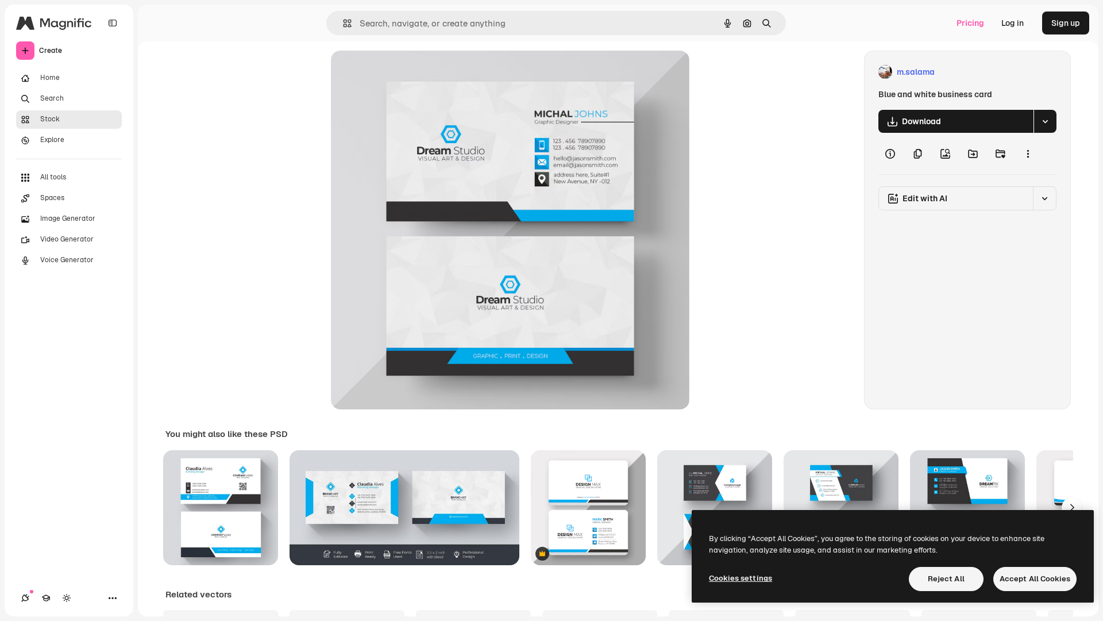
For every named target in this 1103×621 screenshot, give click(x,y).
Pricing (970, 23)
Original (404, 72)
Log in (1012, 23)
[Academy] (46, 598)
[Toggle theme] (66, 598)
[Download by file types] (1044, 121)
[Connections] (25, 598)
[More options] (1027, 153)
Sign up (1065, 23)
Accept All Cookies (1035, 579)
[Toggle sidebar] (112, 23)
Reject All (946, 579)
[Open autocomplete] (342, 23)
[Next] (1072, 507)
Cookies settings (740, 578)
